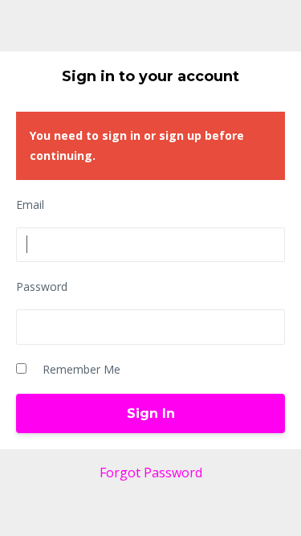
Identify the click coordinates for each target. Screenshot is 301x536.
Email (30, 204)
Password (41, 286)
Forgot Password (151, 472)
